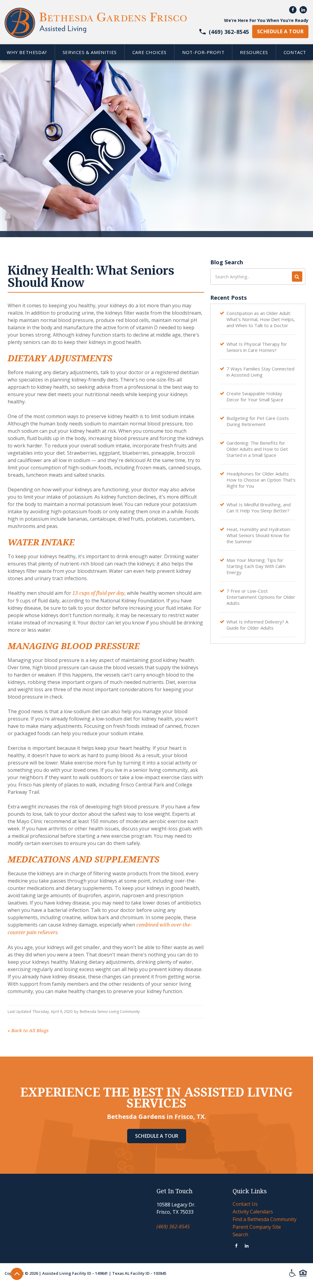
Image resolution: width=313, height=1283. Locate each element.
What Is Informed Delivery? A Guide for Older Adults (257, 625)
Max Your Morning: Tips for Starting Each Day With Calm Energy (255, 566)
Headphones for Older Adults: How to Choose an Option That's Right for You (261, 480)
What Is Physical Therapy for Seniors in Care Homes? (256, 347)
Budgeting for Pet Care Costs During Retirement (257, 421)
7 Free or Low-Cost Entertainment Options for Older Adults (260, 597)
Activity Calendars (253, 1211)
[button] (89, 52)
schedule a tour (280, 31)
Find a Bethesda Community (264, 1219)
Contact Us (245, 1204)
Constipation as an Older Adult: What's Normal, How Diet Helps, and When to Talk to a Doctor (260, 319)
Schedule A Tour (156, 1136)
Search (240, 1234)
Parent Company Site (257, 1226)
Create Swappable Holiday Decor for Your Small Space (254, 396)
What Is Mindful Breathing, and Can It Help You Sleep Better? (258, 507)
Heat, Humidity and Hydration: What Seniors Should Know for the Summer (258, 535)
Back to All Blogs (28, 1030)
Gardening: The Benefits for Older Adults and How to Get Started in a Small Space (257, 449)
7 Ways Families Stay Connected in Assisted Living (260, 372)
